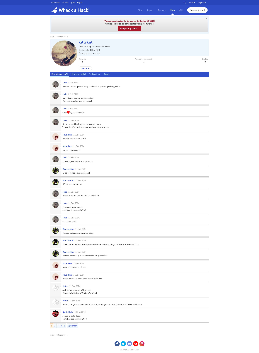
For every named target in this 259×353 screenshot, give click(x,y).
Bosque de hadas (102, 46)
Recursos (162, 10)
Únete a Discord (197, 10)
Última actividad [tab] (78, 74)
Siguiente (72, 325)
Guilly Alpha (68, 312)
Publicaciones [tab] (94, 74)
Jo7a (64, 82)
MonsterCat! (68, 169)
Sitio (140, 10)
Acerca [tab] (107, 74)
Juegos (150, 10)
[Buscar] (185, 2)
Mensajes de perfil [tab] (59, 74)
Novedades (55, 2)
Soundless (67, 134)
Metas (65, 286)
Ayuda (72, 2)
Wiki (181, 10)
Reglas (79, 2)
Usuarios (65, 2)
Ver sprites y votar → (129, 28)
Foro (172, 10)
